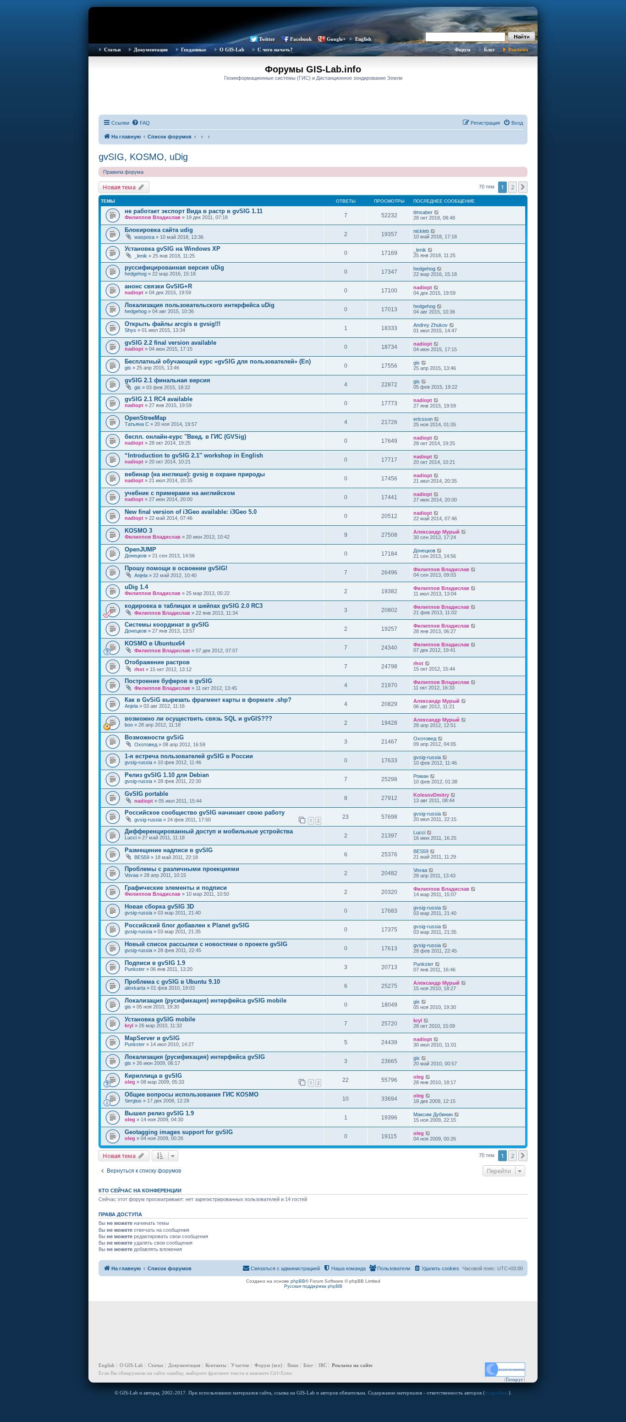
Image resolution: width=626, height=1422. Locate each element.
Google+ (336, 39)
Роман (420, 776)
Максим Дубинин (433, 1114)
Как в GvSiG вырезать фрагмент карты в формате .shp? (208, 699)
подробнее (497, 1392)
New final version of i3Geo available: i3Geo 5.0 (191, 511)
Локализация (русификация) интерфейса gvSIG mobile (205, 1000)
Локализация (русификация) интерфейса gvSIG (195, 1056)
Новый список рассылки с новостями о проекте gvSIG (206, 944)
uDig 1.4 (136, 587)
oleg (130, 1082)
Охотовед (145, 744)
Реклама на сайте (352, 1365)
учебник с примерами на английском (180, 493)
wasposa (144, 237)
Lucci (131, 837)
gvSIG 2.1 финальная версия (167, 380)
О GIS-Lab (232, 49)
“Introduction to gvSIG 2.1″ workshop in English (194, 455)
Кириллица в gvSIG (153, 1075)
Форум (463, 49)
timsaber (423, 212)
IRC (322, 1365)
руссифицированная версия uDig (174, 267)
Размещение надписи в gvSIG (169, 850)
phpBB (298, 1281)
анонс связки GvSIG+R (158, 286)
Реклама (518, 49)
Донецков (136, 555)
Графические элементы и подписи (176, 887)
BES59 (141, 857)
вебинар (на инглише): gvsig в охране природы (195, 474)
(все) (277, 1365)
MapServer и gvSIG (152, 1038)
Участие (240, 1365)
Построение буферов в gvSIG (168, 681)
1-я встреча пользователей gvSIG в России (189, 756)
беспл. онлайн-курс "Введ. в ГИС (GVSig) (185, 436)
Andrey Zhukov (430, 325)
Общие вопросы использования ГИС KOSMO (191, 1094)
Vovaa (131, 875)
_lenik (140, 256)
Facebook (301, 39)
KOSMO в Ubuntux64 (155, 643)
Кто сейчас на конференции (140, 1190)
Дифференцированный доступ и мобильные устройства (209, 831)
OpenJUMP (140, 549)
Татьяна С (137, 424)
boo (129, 725)
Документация (151, 49)
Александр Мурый (436, 532)
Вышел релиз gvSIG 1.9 (159, 1113)
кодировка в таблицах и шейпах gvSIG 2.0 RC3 (194, 605)
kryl (129, 1025)
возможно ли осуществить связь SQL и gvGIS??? (198, 718)
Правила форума (123, 172)
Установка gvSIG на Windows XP (172, 248)
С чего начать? (275, 49)
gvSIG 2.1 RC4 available (158, 399)
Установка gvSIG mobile (160, 1019)
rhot (139, 669)
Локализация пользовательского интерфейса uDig (200, 305)
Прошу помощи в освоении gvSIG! (176, 568)
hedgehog (136, 273)
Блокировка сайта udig (159, 229)
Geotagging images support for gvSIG (179, 1132)
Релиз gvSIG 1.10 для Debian (167, 775)
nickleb (421, 231)
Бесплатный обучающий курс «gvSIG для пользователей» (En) (218, 361)
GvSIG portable (146, 793)
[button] (522, 187)
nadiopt (134, 292)
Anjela (141, 575)
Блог (489, 49)
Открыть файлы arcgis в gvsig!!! (172, 323)
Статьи (112, 49)
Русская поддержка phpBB (313, 1286)
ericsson (423, 419)
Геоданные (193, 49)
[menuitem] (141, 122)
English (363, 39)
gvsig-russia (138, 762)
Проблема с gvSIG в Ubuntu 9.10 (172, 981)
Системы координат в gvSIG (167, 624)
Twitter (267, 39)
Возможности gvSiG (154, 737)
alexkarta (135, 988)
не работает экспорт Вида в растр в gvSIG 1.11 (194, 211)
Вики (292, 1365)
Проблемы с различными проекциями (182, 868)
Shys (130, 330)
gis (128, 367)
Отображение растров (157, 662)
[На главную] (313, 20)
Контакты (215, 1365)
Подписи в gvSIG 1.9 (155, 962)
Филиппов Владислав (153, 217)
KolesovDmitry (431, 795)
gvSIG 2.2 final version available (170, 342)
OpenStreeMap (145, 417)
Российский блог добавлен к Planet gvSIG (187, 925)
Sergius (133, 1100)
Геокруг (514, 1379)
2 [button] (512, 187)
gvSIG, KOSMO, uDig (143, 157)
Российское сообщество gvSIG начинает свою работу (205, 812)
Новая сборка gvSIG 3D (159, 906)
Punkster (135, 969)
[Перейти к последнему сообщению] (437, 212)
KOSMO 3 (138, 530)
